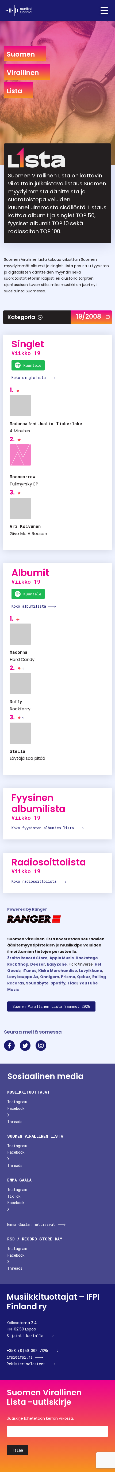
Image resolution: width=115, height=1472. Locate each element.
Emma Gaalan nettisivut (31, 1224)
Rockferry (20, 709)
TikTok (14, 1196)
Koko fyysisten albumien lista (43, 827)
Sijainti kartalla (25, 1335)
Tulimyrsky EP (24, 484)
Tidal (72, 983)
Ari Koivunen (25, 526)
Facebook (16, 1108)
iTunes (29, 970)
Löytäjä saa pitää (27, 758)
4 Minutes (20, 431)
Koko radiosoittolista (35, 881)
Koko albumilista (29, 606)
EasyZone (57, 964)
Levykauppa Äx (22, 976)
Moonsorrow (22, 476)
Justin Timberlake (60, 423)
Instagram (17, 1101)
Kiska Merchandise (57, 970)
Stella (17, 751)
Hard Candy (22, 659)
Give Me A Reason (28, 534)
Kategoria (21, 317)
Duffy (16, 701)
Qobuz (83, 976)
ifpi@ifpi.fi (20, 1357)
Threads (14, 1121)
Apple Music (61, 958)
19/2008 (88, 316)
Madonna (19, 423)
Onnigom (49, 976)
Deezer (37, 964)
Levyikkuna (90, 970)
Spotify (58, 983)
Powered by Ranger (27, 909)
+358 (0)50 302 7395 (27, 1350)
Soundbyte (37, 983)
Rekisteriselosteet (26, 1363)
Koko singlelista (29, 377)
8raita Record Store (27, 958)
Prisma (68, 976)
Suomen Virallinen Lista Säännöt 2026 (51, 1006)
